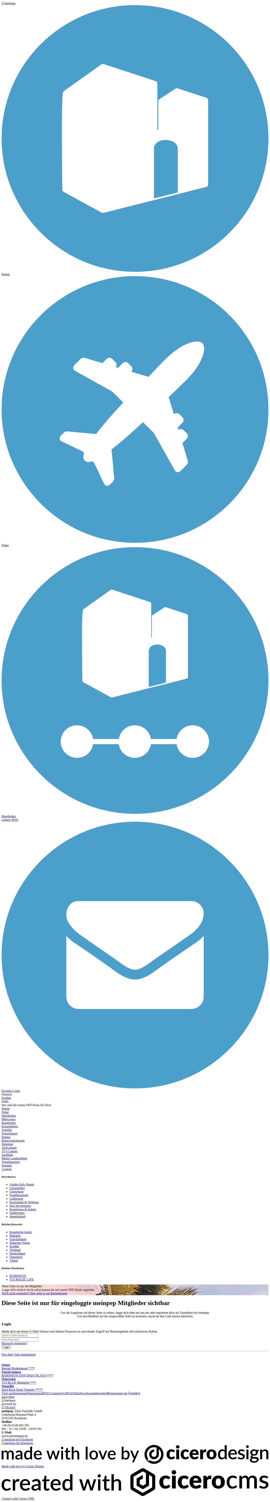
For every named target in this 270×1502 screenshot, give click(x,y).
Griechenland (17, 1239)
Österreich (15, 1257)
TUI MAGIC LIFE (21, 1279)
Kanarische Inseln (20, 1232)
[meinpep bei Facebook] (17, 1439)
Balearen (15, 1235)
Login (6, 1347)
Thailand (15, 1250)
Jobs (76, 1393)
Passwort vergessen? (14, 1343)
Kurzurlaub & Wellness (24, 1202)
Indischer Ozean (19, 1242)
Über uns (7, 1393)
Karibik (14, 1246)
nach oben (8, 1396)
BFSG (46, 1393)
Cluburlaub (16, 1191)
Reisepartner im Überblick (123, 1393)
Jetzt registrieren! (19, 1354)
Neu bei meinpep (20, 1205)
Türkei (13, 1260)
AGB (63, 1393)
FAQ (70, 1393)
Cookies (55, 1393)
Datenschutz (34, 1393)
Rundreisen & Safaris (22, 1209)
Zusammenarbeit (97, 1393)
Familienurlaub (18, 1195)
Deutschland (17, 1253)
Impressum (20, 1393)
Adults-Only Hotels (21, 1184)
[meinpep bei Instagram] (17, 1443)
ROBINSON (17, 1276)
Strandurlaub (17, 1216)
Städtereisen (17, 1213)
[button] (10, 820)
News (83, 1393)
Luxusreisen (17, 1188)
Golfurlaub (16, 1198)
